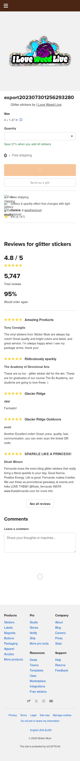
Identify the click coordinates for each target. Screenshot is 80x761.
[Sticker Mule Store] (29, 701)
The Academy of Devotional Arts (26, 367)
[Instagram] (43, 701)
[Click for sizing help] (21, 120)
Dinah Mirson (13, 462)
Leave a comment (16, 529)
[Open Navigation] (5, 5)
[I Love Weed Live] (6, 105)
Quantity (10, 128)
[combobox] (40, 136)
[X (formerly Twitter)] (36, 701)
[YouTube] (51, 701)
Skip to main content (3, 3)
